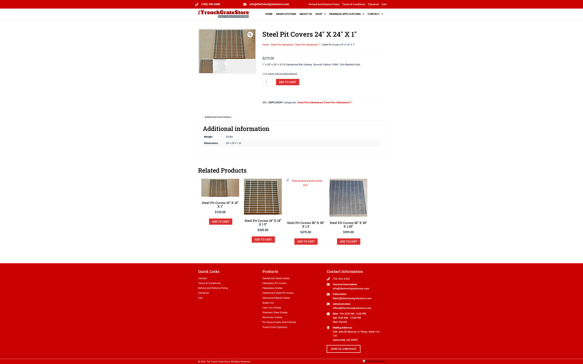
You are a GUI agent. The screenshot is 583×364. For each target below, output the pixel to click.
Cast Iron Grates (271, 307)
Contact (202, 278)
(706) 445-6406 (210, 4)
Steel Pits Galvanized (282, 44)
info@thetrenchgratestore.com (269, 4)
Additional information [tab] (218, 117)
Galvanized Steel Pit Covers (278, 292)
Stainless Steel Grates (275, 312)
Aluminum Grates (272, 317)
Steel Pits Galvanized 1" (307, 44)
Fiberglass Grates (272, 288)
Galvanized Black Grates (276, 297)
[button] (250, 34)
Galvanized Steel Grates (276, 278)
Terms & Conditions (209, 283)
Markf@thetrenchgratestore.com (352, 298)
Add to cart (287, 82)
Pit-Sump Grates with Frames (279, 322)
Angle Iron (268, 302)
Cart (200, 297)
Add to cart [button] (220, 221)
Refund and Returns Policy (213, 288)
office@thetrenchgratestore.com (352, 308)
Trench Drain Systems (274, 327)
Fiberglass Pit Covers (274, 283)
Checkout (203, 292)
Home (265, 44)
